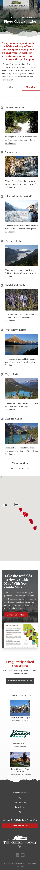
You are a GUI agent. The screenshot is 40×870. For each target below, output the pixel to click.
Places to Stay (20, 802)
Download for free (16, 615)
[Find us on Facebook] (17, 855)
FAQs (20, 812)
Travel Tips (20, 807)
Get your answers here (20, 681)
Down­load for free (20, 826)
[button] (20, 509)
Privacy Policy (31, 863)
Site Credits (20, 866)
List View (9, 87)
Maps (20, 797)
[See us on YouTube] (22, 855)
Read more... (10, 143)
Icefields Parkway (11, 18)
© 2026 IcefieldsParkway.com (14, 863)
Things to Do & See (28, 18)
